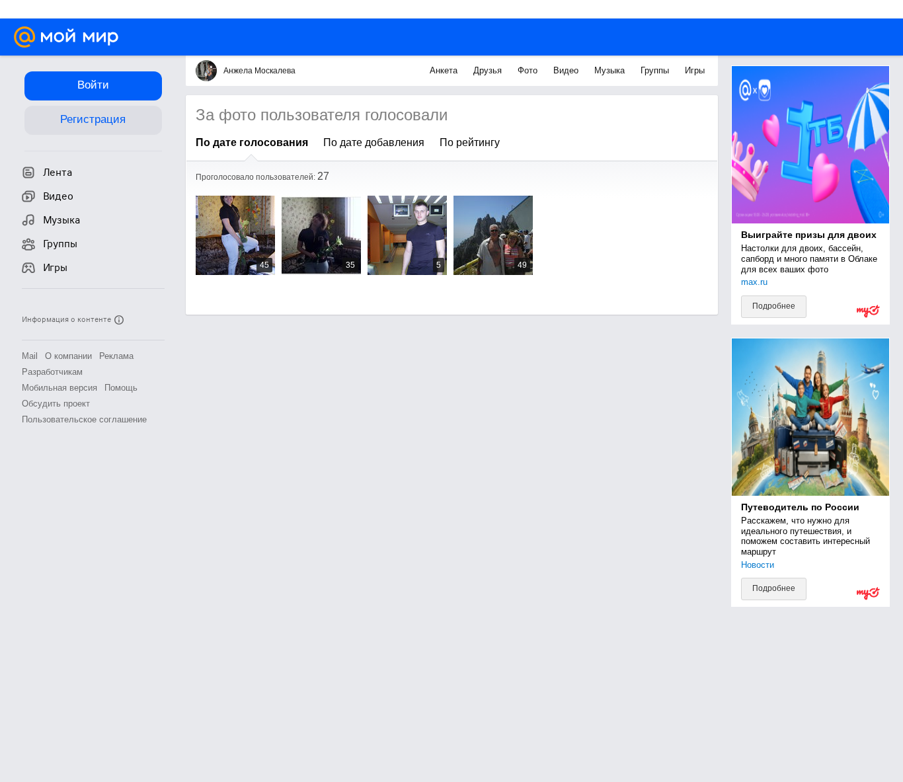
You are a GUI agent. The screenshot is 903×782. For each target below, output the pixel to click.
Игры (695, 70)
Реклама (116, 356)
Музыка (610, 70)
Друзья (488, 70)
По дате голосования (252, 142)
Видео (567, 70)
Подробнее (773, 306)
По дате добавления (373, 142)
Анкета (445, 70)
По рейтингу (470, 142)
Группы (656, 70)
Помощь (120, 388)
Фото (529, 70)
